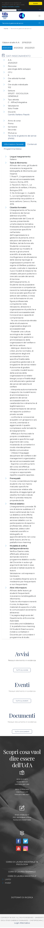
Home (6, 28)
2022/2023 (29, 48)
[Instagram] (25, 848)
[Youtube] (19, 848)
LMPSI (8, 879)
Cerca (19, 10)
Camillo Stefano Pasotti (18, 114)
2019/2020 (26, 42)
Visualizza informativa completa (10, 6)
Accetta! (35, 3)
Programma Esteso (13, 149)
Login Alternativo (22, 923)
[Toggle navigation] (40, 9)
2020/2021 (7, 48)
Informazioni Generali (13, 144)
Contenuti (32, 144)
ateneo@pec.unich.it (24, 817)
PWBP (8, 883)
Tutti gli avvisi (22, 670)
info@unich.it (24, 815)
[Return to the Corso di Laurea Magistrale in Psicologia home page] (21, 16)
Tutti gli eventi (22, 701)
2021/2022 (18, 48)
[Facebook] (19, 841)
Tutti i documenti (22, 731)
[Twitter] (25, 841)
